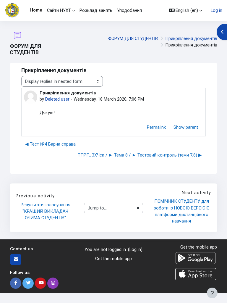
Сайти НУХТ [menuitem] (59, 10)
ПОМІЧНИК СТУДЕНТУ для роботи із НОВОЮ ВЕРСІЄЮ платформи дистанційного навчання (182, 211)
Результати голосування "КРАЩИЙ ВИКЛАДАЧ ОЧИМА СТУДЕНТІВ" (46, 211)
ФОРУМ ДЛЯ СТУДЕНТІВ (133, 38)
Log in (216, 10)
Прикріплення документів (191, 38)
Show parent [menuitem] (186, 127)
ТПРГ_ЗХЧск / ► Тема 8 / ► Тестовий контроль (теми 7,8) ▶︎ (140, 155)
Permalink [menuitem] (156, 127)
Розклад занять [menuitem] (96, 10)
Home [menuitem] (36, 10)
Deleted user (57, 99)
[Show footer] (212, 293)
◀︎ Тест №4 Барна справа (50, 144)
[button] (185, 10)
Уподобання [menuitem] (129, 10)
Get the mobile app (113, 258)
